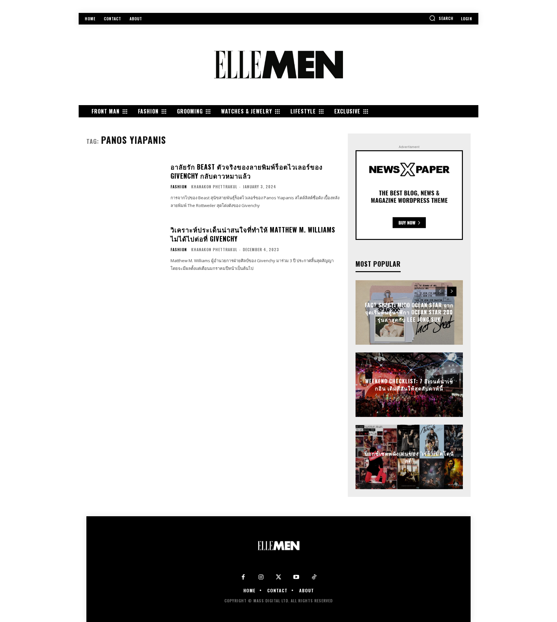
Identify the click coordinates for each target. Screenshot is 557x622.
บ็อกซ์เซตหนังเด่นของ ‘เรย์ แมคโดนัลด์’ (409, 456)
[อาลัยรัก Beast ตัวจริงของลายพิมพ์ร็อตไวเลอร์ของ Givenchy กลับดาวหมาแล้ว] (124, 185)
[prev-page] (440, 291)
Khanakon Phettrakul (214, 186)
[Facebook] (243, 577)
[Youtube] (296, 577)
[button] (441, 18)
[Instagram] (261, 577)
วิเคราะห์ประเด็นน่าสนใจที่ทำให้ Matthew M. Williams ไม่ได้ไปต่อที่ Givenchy (253, 234)
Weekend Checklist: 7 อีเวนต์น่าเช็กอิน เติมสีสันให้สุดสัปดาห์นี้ (409, 384)
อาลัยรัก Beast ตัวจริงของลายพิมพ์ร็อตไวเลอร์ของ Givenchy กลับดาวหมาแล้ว (247, 171)
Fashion (179, 187)
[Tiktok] (314, 577)
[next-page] (451, 291)
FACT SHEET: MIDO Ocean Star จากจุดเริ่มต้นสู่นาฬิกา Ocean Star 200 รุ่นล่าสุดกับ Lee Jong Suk (409, 312)
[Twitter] (278, 577)
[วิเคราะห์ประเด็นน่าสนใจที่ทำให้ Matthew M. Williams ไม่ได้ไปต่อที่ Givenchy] (124, 248)
